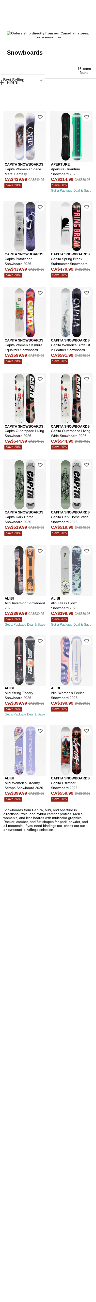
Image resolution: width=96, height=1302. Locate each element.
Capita (37, 810)
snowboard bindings (20, 830)
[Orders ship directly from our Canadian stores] (48, 35)
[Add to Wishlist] (40, 117)
